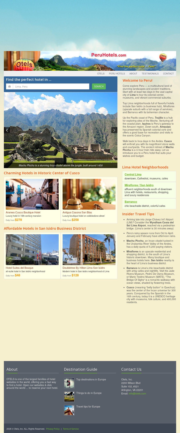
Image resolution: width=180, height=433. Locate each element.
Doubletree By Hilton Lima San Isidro (84, 267)
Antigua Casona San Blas (77, 212)
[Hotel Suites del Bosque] (32, 250)
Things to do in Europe (89, 393)
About (133, 73)
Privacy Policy (53, 428)
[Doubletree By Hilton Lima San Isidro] (89, 249)
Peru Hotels (117, 73)
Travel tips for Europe (88, 406)
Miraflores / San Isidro (139, 185)
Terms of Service (71, 428)
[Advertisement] (90, 24)
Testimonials (150, 73)
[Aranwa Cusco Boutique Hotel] (32, 194)
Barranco (131, 202)
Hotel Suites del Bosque (19, 267)
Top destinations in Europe (91, 379)
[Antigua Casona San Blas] (89, 194)
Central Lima (133, 174)
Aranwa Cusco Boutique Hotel (23, 212)
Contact (168, 73)
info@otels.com (137, 393)
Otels (101, 73)
